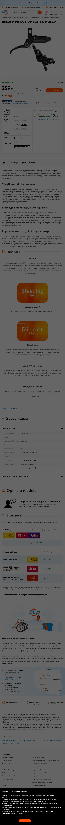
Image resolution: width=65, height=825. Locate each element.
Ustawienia (5, 821)
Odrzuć (13, 821)
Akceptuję (25, 821)
